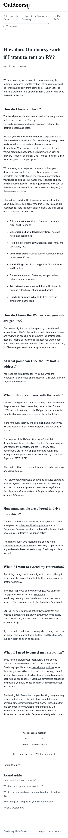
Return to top (10, 765)
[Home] (16, 6)
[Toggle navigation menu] (59, 5)
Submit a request (46, 754)
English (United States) (50, 831)
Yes (25, 738)
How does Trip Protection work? (19, 780)
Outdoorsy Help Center (15, 831)
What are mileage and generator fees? (23, 786)
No (42, 738)
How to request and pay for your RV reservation (28, 801)
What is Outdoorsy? (13, 807)
